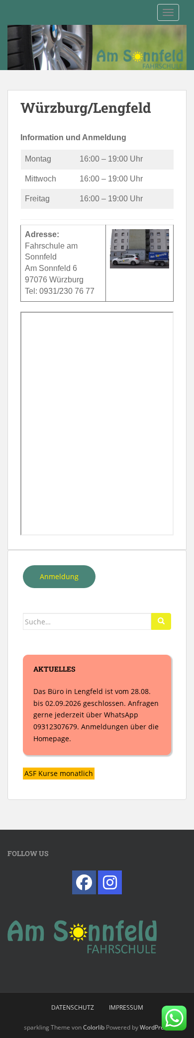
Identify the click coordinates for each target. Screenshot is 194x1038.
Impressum (126, 1007)
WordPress (155, 1027)
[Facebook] (84, 882)
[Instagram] (110, 882)
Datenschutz (72, 1007)
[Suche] (161, 621)
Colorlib (93, 1027)
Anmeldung (59, 576)
